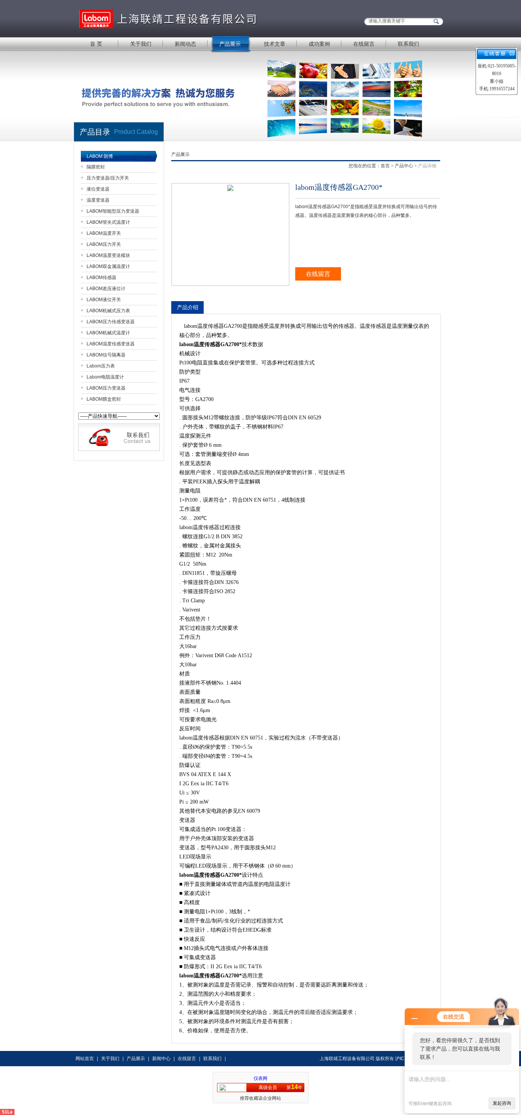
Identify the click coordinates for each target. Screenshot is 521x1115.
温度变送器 (98, 200)
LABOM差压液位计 (106, 288)
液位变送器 (98, 189)
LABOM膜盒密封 (104, 399)
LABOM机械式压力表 (108, 310)
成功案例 (319, 44)
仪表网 (260, 1078)
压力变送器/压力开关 (108, 178)
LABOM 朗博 (100, 156)
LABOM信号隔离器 (106, 355)
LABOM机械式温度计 (108, 332)
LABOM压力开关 (104, 244)
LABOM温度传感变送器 (111, 344)
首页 (385, 165)
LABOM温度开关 (104, 233)
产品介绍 (187, 307)
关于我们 (140, 44)
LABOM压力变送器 (106, 388)
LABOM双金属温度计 (108, 266)
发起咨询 (502, 1103)
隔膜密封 (96, 167)
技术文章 (274, 44)
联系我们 (408, 44)
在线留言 (364, 44)
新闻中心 (161, 1058)
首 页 (96, 44)
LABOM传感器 (101, 277)
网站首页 (85, 1058)
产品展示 (230, 44)
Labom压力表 (101, 366)
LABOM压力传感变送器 (111, 321)
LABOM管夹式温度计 (108, 222)
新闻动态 (185, 44)
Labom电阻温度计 (105, 377)
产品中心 (404, 165)
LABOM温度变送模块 (108, 255)
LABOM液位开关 (104, 299)
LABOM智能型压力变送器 (113, 211)
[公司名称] (169, 18)
